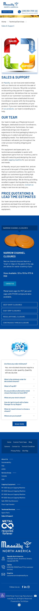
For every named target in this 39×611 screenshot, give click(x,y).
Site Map (25, 451)
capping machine (15, 160)
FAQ (3, 466)
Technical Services (16, 22)
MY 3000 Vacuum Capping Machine (13, 494)
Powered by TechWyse (19, 601)
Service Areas (6, 473)
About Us (5, 459)
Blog (30, 442)
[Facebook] (23, 587)
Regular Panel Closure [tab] (14, 317)
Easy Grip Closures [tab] (12, 311)
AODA (4, 469)
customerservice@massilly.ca (17, 575)
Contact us (29, 185)
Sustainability (6, 462)
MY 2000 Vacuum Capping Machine (13, 491)
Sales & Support (7, 516)
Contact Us (10, 284)
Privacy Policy (15, 451)
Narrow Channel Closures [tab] (15, 228)
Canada (4, 476)
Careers (7, 446)
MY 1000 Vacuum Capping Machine (13, 488)
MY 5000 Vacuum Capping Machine (13, 498)
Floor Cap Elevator (8, 504)
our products (9, 109)
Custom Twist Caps (20, 442)
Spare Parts (6, 513)
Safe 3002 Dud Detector (10, 501)
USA (3, 479)
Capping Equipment (8, 484)
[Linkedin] (25, 587)
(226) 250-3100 (28, 11)
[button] (2, 595)
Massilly (7, 83)
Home (4, 22)
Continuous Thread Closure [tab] (16, 322)
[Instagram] (28, 587)
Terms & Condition (28, 446)
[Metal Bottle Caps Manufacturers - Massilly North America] (11, 5)
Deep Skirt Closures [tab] (12, 305)
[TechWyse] (19, 605)
